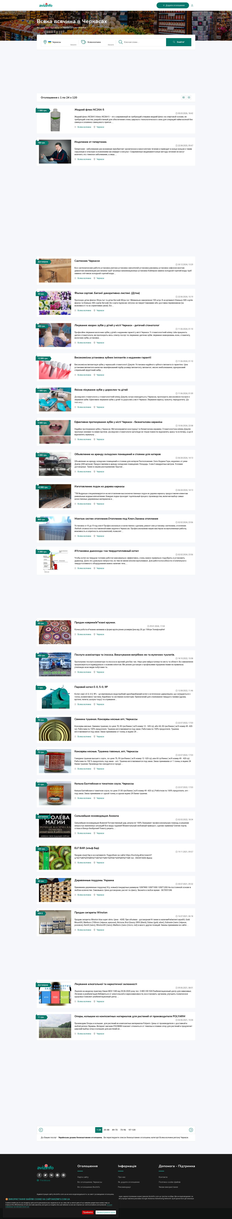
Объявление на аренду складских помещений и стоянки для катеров (118, 454)
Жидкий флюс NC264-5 (89, 109)
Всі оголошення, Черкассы (89, 1182)
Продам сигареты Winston (91, 912)
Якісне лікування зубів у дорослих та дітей (101, 390)
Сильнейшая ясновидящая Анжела (97, 816)
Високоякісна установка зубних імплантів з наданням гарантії (113, 357)
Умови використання (168, 1187)
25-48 (106, 1130)
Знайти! (180, 42)
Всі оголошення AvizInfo (88, 1187)
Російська (45, 1180)
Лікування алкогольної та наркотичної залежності (106, 984)
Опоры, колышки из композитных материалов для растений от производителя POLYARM (130, 1016)
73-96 (123, 1130)
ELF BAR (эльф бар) (87, 848)
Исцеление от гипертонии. (91, 142)
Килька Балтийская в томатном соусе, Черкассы (104, 783)
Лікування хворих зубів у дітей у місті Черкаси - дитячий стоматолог (117, 325)
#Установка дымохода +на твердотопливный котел (107, 551)
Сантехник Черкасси (87, 261)
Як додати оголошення (128, 1182)
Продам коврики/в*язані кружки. (95, 622)
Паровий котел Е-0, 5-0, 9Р (91, 687)
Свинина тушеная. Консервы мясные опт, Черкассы (106, 719)
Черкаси (100, 127)
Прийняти (88, 1212)
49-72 (115, 1130)
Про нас (122, 1177)
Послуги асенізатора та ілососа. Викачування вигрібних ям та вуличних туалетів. (125, 654)
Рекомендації (124, 1187)
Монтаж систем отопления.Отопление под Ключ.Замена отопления (116, 518)
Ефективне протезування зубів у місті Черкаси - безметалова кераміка (118, 422)
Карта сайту (82, 1177)
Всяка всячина (94, 42)
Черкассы (56, 42)
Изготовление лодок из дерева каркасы (99, 486)
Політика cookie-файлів (169, 1182)
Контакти (163, 1177)
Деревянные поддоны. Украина (94, 880)
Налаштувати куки (106, 1212)
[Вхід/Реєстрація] (191, 5)
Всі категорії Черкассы (48, 27)
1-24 (99, 1130)
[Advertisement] (116, 70)
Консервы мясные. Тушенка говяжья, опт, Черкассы (106, 751)
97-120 (132, 1130)
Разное (66, 27)
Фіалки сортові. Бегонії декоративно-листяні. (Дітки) (107, 293)
